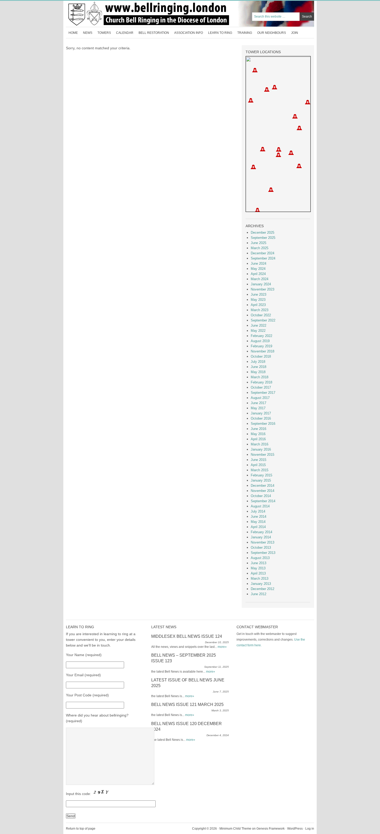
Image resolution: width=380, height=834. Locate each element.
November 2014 (262, 491)
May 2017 (258, 408)
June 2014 (258, 516)
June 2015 (258, 460)
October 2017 (261, 387)
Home (73, 33)
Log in (309, 828)
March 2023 (259, 310)
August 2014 (260, 506)
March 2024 (259, 279)
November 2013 (262, 542)
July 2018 (258, 362)
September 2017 (263, 393)
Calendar (124, 33)
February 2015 (261, 475)
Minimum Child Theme (235, 828)
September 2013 (263, 553)
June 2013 (258, 563)
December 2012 (262, 589)
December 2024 (262, 253)
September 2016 (263, 424)
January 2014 (261, 537)
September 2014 (263, 501)
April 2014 (258, 527)
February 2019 (261, 346)
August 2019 (260, 341)
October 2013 (261, 547)
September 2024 (263, 258)
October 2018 (261, 356)
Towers (104, 33)
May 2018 (258, 372)
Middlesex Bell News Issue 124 (186, 636)
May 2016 (258, 434)
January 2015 (261, 480)
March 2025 (259, 248)
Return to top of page (80, 828)
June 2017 (258, 403)
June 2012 (258, 594)
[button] (291, 153)
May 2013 (258, 568)
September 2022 (263, 320)
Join (294, 33)
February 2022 (261, 336)
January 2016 (261, 449)
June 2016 (258, 429)
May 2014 (258, 522)
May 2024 (258, 269)
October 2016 (261, 418)
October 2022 (261, 315)
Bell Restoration (152, 34)
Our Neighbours (271, 33)
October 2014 (261, 496)
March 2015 (259, 470)
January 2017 (261, 413)
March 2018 (259, 377)
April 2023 (258, 305)
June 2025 (258, 243)
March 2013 (259, 578)
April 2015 (258, 465)
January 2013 (261, 584)
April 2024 (258, 274)
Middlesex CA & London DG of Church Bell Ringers (117, 14)
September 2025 (263, 238)
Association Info (187, 34)
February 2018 (261, 382)
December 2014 (262, 485)
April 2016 (258, 439)
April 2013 (258, 573)
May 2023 (258, 300)
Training (244, 33)
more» (222, 647)
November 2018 (262, 351)
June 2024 (258, 263)
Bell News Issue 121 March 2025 (187, 704)
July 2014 (258, 511)
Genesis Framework (270, 828)
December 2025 (262, 232)
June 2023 (258, 294)
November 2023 (262, 289)
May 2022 (258, 331)
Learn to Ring (220, 33)
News (87, 33)
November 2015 (262, 455)
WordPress (295, 828)
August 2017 (260, 398)
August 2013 (260, 558)
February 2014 (261, 532)
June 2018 (258, 367)
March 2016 (259, 444)
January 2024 (261, 284)
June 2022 (258, 325)
